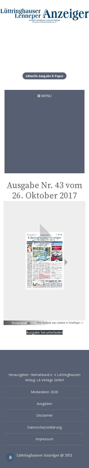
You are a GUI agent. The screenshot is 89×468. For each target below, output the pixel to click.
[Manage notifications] (10, 457)
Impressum (44, 439)
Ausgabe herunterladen (44, 332)
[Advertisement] (45, 137)
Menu (46, 95)
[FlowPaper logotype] (21, 321)
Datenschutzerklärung (44, 427)
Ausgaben (44, 403)
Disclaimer (44, 415)
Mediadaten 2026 (44, 392)
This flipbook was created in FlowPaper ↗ (60, 322)
